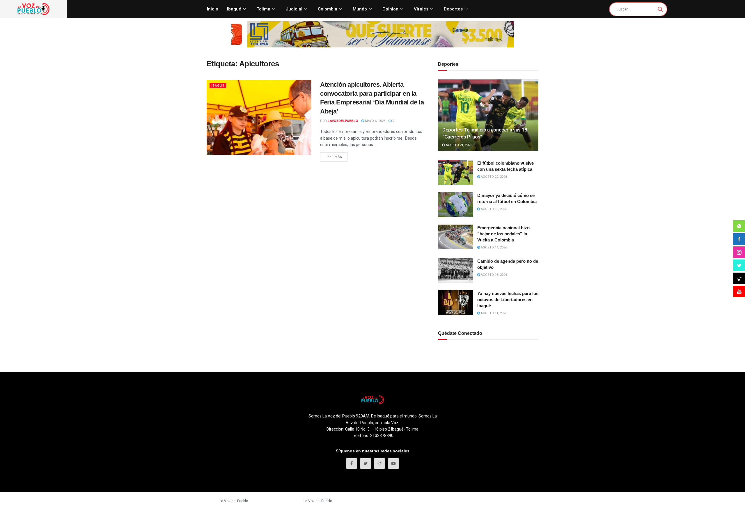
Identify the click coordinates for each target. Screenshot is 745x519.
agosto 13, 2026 (493, 275)
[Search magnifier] (660, 9)
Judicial (294, 9)
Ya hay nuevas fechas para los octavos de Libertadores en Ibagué (507, 299)
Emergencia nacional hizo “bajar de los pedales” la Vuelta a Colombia (503, 233)
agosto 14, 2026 (493, 247)
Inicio (212, 9)
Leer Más (334, 157)
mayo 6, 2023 (374, 121)
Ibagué (234, 9)
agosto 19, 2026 (493, 209)
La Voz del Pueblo (233, 501)
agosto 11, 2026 (493, 313)
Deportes (453, 9)
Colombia (327, 9)
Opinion (390, 9)
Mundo (360, 9)
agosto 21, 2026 (458, 145)
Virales (421, 9)
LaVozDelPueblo (343, 120)
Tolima (263, 9)
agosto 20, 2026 (493, 177)
